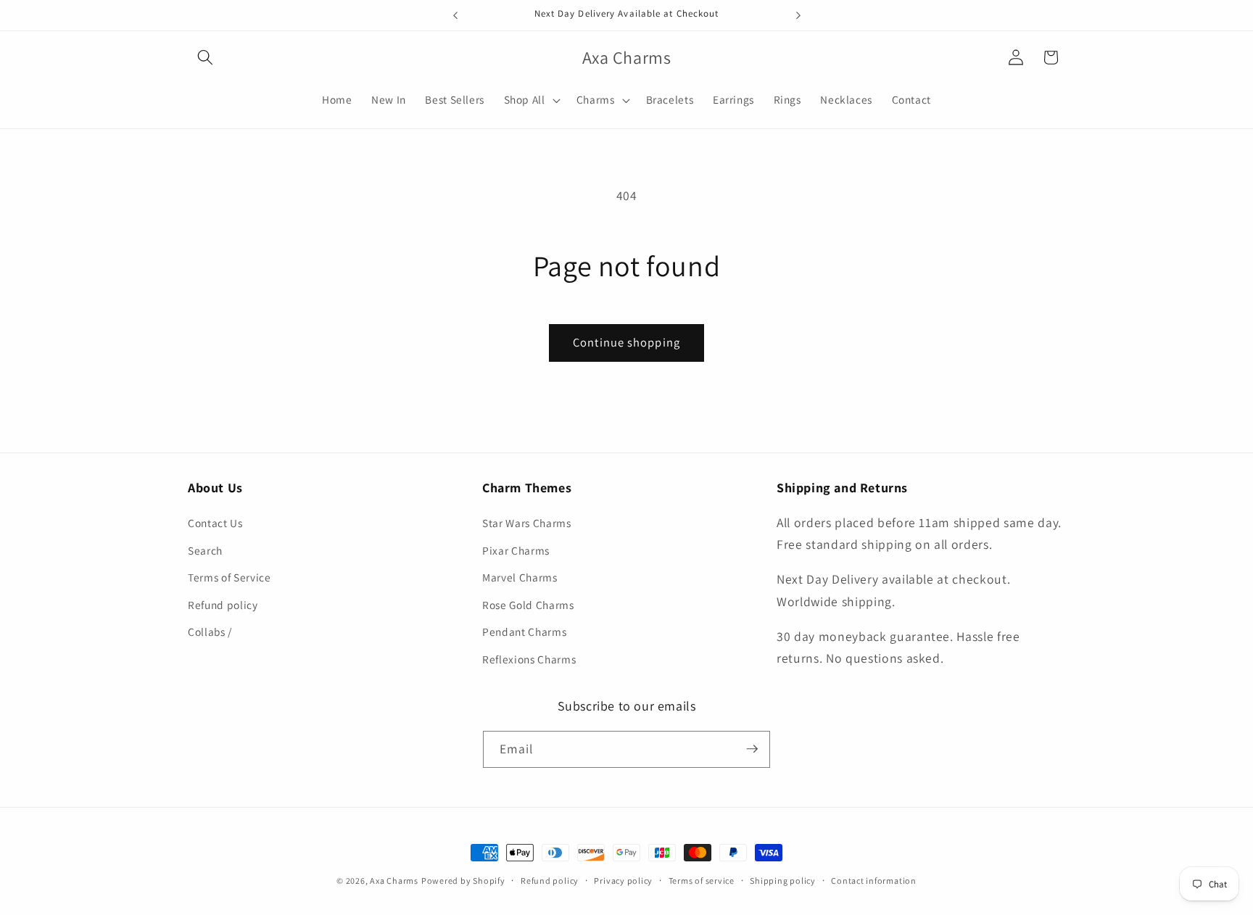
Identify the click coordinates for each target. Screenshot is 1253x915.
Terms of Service (229, 578)
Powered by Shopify (463, 880)
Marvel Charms (520, 578)
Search (205, 550)
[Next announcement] (798, 15)
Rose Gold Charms (528, 604)
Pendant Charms (524, 632)
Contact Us (215, 523)
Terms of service (702, 880)
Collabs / (210, 632)
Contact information (874, 880)
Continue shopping (626, 342)
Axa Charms (394, 880)
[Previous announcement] (455, 15)
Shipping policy (783, 880)
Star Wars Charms (526, 523)
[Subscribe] (752, 749)
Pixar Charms (516, 550)
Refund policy (223, 604)
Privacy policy (623, 880)
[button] (205, 57)
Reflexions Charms (529, 659)
